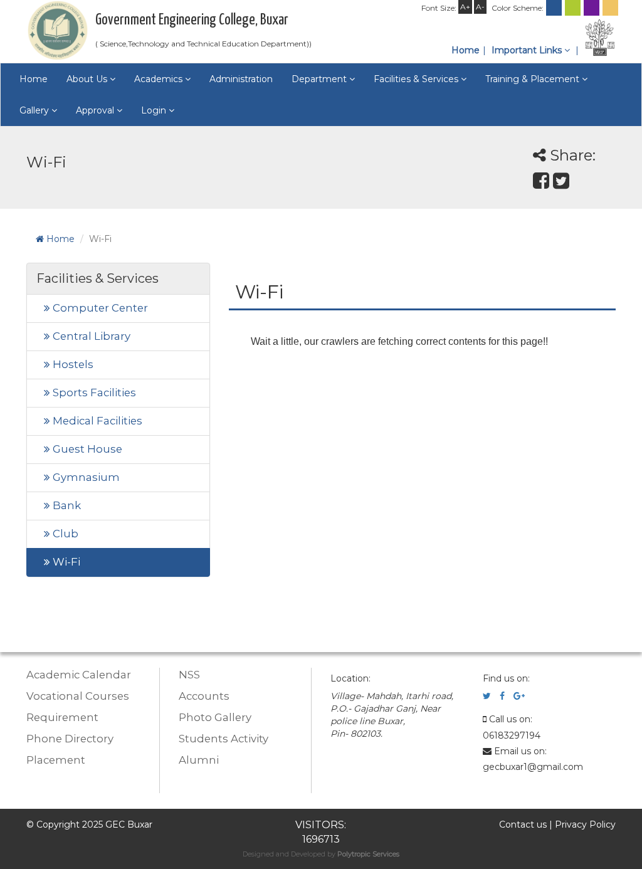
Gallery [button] (35, 110)
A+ (465, 6)
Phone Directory (69, 738)
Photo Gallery (215, 717)
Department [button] (320, 79)
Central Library (90, 336)
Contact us (523, 824)
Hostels (71, 364)
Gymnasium (85, 477)
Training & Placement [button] (533, 79)
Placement (55, 760)
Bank (65, 505)
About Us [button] (88, 79)
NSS (189, 674)
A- (480, 6)
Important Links (528, 50)
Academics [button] (159, 79)
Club (64, 533)
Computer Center (99, 308)
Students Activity (223, 738)
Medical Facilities (96, 420)
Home (465, 50)
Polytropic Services (368, 854)
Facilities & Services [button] (417, 79)
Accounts (204, 696)
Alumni (199, 760)
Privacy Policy (585, 824)
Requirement (62, 717)
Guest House (86, 449)
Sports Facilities (93, 392)
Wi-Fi (65, 562)
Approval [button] (96, 110)
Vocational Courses (77, 696)
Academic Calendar (78, 674)
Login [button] (155, 110)
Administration (241, 79)
